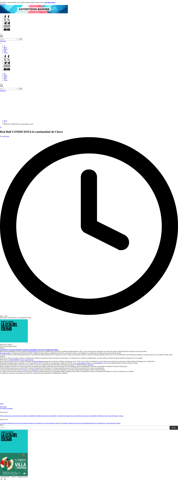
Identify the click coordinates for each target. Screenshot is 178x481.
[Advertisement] (89, 105)
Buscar (2, 425)
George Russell (81, 363)
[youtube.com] (7, 30)
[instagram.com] (7, 27)
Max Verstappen (38, 361)
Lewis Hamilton (97, 363)
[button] (18, 39)
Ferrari (25, 369)
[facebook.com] (7, 17)
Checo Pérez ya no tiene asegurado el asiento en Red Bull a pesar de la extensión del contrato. (29, 349)
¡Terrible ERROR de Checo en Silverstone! (21, 359)
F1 (1, 127)
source (2, 403)
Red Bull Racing (33, 351)
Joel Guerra (3, 407)
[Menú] (0, 43)
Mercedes (35, 369)
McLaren (90, 364)
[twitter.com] (7, 21)
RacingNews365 (5, 353)
